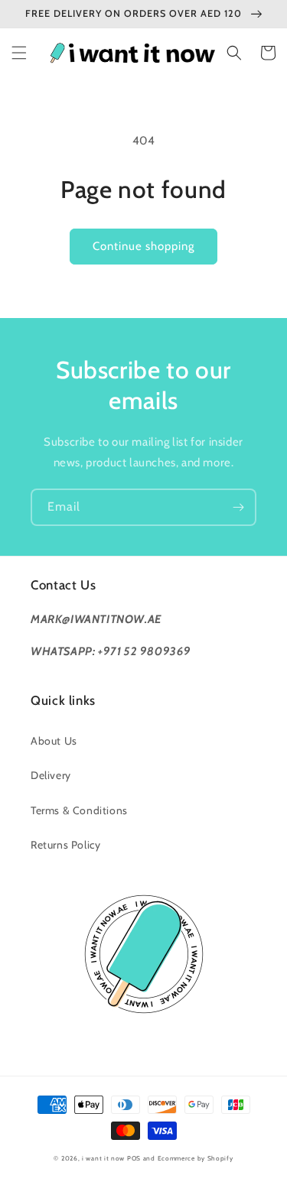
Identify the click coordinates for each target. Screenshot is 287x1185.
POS (134, 1158)
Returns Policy (65, 845)
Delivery (51, 775)
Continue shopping (143, 246)
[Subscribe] (238, 507)
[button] (19, 53)
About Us (54, 741)
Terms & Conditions (79, 810)
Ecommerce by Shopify (195, 1158)
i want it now (103, 1158)
